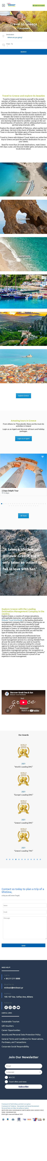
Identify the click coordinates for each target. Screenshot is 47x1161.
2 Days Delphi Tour (10, 491)
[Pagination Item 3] (12, 895)
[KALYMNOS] (23, 217)
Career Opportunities (11, 1066)
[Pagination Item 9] (31, 895)
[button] (1, 503)
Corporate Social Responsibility (15, 1083)
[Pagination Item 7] (25, 895)
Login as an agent (39, 5)
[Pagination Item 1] (6, 895)
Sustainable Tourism (10, 1058)
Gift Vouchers (8, 1062)
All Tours (23, 516)
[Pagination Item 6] (22, 895)
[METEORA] (23, 329)
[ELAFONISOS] (23, 179)
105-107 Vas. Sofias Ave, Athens (18, 1033)
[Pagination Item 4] (15, 895)
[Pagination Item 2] (9, 895)
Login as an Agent (23, 439)
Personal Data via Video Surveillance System (15, 1144)
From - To (9, 44)
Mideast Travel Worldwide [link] (12, 620)
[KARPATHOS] (23, 254)
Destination (10, 34)
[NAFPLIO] (23, 366)
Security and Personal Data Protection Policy (21, 1071)
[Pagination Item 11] (37, 895)
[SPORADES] (23, 291)
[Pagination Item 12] (40, 895)
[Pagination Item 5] (18, 895)
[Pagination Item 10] (34, 895)
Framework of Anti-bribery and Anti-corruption (16, 1140)
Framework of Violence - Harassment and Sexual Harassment (20, 1142)
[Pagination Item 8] (28, 895)
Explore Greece (23, 396)
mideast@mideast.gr (13, 1024)
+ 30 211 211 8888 (12, 1015)
